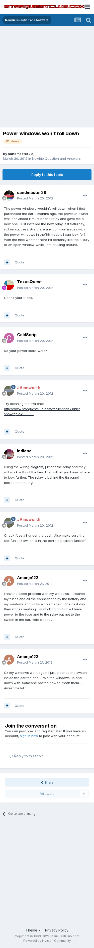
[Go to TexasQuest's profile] (9, 285)
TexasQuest (29, 281)
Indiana (24, 450)
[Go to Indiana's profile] (9, 454)
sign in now (29, 736)
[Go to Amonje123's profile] (9, 581)
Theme (32, 930)
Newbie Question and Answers (56, 158)
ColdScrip (27, 334)
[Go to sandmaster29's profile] (9, 195)
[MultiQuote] (7, 262)
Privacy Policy (56, 930)
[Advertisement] (47, 78)
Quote (19, 262)
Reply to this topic (47, 174)
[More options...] (85, 195)
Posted (35, 198)
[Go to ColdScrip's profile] (9, 338)
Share (48, 782)
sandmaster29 (20, 154)
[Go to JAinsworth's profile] (9, 391)
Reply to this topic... (29, 756)
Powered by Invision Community (47, 941)
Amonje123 (27, 577)
